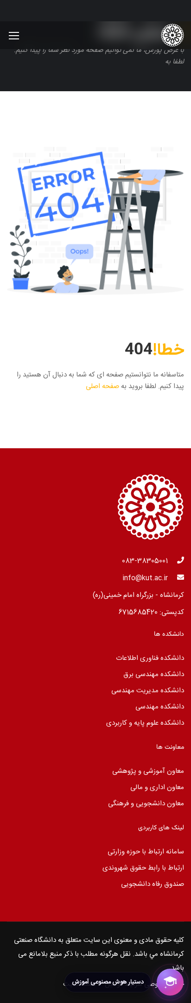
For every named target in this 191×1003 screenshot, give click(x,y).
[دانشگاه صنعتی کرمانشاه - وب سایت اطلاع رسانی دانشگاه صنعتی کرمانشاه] (154, 35)
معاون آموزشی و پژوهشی (148, 771)
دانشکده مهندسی (159, 707)
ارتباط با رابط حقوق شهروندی (143, 868)
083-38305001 (145, 561)
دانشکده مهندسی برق (153, 674)
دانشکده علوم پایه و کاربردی (145, 723)
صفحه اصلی (102, 386)
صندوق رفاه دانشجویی (152, 884)
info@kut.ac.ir (145, 578)
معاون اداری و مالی (157, 787)
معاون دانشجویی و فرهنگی (146, 803)
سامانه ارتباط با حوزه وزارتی (146, 852)
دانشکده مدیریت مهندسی (147, 690)
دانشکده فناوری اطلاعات (150, 658)
